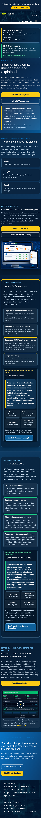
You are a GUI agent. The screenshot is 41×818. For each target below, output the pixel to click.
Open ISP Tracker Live (20, 229)
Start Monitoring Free (20, 95)
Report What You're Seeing (20, 235)
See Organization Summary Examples (19, 627)
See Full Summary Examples (19, 438)
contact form (16, 789)
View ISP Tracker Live (20, 101)
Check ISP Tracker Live (20, 8)
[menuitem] (34, 15)
